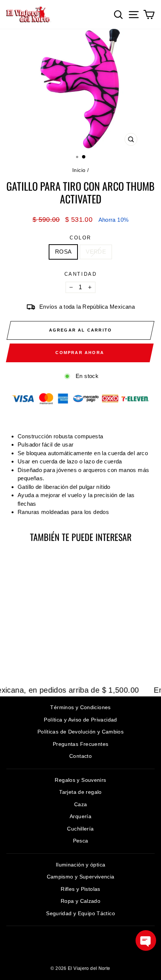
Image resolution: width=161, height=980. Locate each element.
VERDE (96, 251)
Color (80, 238)
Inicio (78, 170)
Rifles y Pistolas (80, 889)
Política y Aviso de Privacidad (80, 720)
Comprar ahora (79, 352)
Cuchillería (80, 829)
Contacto (80, 756)
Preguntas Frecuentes (81, 744)
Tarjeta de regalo (80, 792)
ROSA (63, 251)
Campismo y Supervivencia (81, 877)
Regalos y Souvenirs (80, 780)
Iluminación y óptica (81, 865)
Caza (80, 804)
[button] (146, 940)
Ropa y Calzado (80, 901)
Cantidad (80, 274)
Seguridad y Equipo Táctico (80, 913)
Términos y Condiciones (80, 707)
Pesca (80, 841)
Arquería (80, 816)
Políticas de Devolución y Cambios (80, 732)
